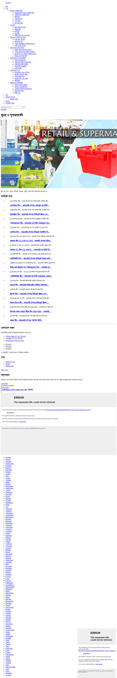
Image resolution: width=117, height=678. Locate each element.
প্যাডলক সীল (18, 19)
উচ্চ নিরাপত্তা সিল (20, 27)
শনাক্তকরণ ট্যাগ (19, 76)
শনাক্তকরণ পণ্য (15, 70)
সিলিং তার (17, 93)
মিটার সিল (17, 17)
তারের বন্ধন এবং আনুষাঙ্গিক (18, 58)
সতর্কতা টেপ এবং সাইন (21, 79)
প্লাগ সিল (17, 21)
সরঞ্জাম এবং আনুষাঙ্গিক (16, 83)
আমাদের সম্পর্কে (10, 97)
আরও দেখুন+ (5, 370)
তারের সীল (18, 29)
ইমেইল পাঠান (5, 388)
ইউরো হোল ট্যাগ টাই (21, 56)
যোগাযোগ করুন (9, 103)
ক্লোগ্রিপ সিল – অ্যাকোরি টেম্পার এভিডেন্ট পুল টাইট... (29, 205)
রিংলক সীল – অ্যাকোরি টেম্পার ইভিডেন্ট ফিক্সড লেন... (29, 294)
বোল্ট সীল (17, 31)
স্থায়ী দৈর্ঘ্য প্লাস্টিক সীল (22, 15)
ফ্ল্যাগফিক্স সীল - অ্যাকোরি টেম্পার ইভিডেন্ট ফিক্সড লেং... (29, 214)
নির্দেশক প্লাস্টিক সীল (16, 11)
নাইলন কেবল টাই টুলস (21, 87)
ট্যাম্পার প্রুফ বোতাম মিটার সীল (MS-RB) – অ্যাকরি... (30, 311)
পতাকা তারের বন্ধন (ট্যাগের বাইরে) (25, 52)
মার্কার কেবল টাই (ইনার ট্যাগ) (23, 50)
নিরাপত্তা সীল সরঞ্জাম (21, 85)
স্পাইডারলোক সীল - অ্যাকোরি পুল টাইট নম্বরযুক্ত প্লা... (30, 223)
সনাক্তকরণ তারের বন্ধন (17, 48)
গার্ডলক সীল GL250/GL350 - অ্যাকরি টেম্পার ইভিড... (31, 241)
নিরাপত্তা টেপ (19, 42)
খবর (6, 95)
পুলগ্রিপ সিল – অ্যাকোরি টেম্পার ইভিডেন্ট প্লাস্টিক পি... (30, 232)
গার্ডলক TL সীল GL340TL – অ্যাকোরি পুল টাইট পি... (30, 249)
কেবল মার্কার (18, 68)
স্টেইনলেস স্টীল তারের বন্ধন (23, 62)
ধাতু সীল (12, 25)
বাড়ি (6, 7)
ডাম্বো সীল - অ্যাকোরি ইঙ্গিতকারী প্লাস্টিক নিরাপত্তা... (29, 285)
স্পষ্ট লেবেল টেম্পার (20, 46)
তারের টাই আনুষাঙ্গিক (21, 66)
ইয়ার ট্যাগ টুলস (19, 91)
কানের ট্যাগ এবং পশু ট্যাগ (22, 72)
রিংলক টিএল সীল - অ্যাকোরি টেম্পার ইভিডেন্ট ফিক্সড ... (29, 302)
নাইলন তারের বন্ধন (20, 60)
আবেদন (7, 101)
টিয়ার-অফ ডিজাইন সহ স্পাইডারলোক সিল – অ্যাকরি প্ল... (30, 267)
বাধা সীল (17, 33)
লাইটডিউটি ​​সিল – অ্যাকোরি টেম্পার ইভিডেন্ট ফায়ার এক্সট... (31, 258)
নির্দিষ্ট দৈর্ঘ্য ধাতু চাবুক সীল (22, 35)
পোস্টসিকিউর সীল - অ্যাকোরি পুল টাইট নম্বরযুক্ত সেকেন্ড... (31, 276)
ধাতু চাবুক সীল (19, 23)
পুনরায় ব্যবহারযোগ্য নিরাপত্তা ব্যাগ (25, 44)
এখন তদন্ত (4, 384)
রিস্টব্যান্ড (17, 81)
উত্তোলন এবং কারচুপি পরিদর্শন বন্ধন (25, 54)
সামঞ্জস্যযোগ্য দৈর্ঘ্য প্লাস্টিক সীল (24, 13)
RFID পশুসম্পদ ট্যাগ (21, 74)
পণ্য (6, 9)
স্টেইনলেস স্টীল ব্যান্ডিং (21, 64)
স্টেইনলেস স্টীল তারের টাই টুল (23, 89)
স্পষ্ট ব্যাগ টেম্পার (20, 39)
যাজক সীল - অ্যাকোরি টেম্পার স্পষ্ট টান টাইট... (26, 320)
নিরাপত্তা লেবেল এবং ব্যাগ (18, 37)
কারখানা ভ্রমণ (14, 99)
